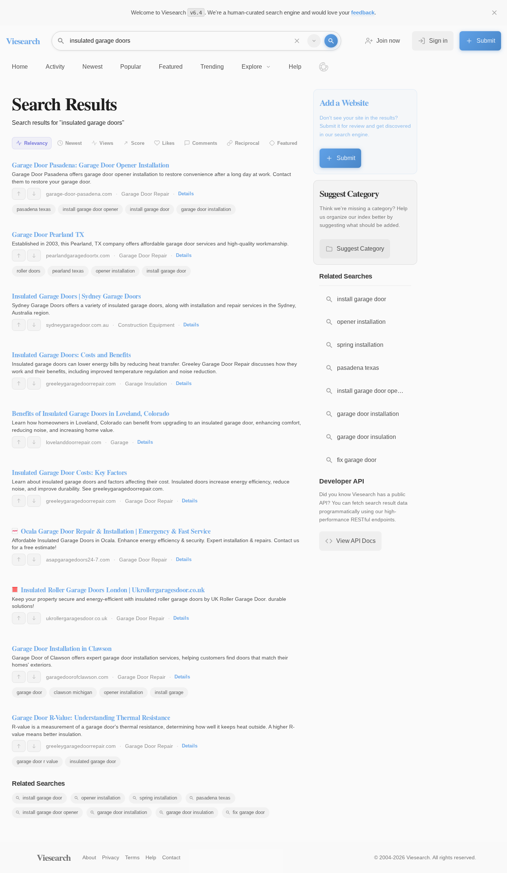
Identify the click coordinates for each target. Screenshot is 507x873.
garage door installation (206, 209)
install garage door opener (90, 209)
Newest (73, 143)
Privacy (110, 857)
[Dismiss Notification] (494, 12)
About (89, 857)
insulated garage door (93, 761)
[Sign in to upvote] (19, 194)
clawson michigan (73, 692)
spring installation (158, 798)
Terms (132, 857)
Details (186, 193)
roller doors (28, 271)
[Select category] (314, 41)
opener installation (115, 271)
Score (137, 143)
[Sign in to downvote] (34, 194)
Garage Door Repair (145, 194)
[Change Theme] (323, 66)
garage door (29, 692)
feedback (362, 12)
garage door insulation (189, 812)
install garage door (149, 209)
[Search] (331, 41)
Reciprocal (247, 143)
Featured (287, 143)
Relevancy (36, 143)
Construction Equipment (146, 325)
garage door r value (37, 761)
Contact (171, 857)
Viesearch (23, 40)
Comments (204, 143)
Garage (119, 442)
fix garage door (249, 812)
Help (150, 857)
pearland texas (68, 271)
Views (106, 143)
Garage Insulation (146, 384)
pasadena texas (34, 209)
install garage (169, 692)
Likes (168, 143)
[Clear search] (297, 41)
